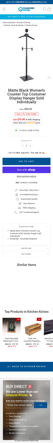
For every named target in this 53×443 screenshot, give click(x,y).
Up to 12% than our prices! (26, 2)
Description (26, 227)
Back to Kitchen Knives (28, 367)
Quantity (26, 141)
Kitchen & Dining (23, 23)
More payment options (26, 176)
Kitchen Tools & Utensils (14, 25)
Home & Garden (9, 23)
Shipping (26, 248)
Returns (26, 254)
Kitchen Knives (31, 25)
